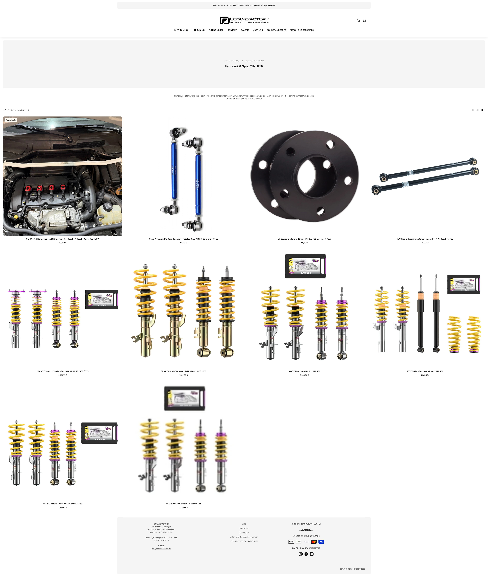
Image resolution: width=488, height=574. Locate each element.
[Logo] (244, 20)
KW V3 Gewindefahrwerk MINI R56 (304, 371)
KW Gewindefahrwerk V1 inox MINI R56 (183, 503)
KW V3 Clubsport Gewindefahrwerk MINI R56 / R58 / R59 (63, 371)
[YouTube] (312, 554)
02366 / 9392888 (161, 540)
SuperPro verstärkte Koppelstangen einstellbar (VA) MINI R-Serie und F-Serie (183, 239)
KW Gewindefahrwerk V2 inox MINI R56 (425, 371)
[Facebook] (306, 554)
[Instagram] (301, 554)
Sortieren (18, 110)
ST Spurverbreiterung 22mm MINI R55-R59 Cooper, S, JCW (304, 239)
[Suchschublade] (358, 20)
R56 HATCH (236, 61)
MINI (225, 61)
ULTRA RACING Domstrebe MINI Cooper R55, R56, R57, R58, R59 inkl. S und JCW (62, 239)
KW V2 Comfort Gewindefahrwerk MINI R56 (63, 503)
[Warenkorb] (364, 20)
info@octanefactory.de (161, 548)
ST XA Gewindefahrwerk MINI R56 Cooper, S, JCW (183, 371)
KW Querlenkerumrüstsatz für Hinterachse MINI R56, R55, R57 (425, 239)
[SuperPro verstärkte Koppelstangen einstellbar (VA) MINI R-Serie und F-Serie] (183, 176)
